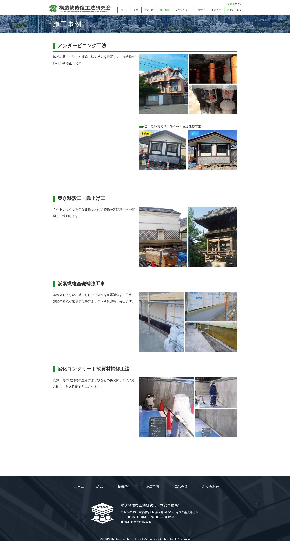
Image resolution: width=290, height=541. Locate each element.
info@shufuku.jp (141, 521)
